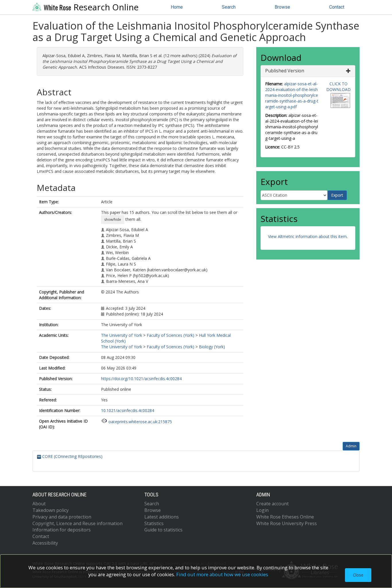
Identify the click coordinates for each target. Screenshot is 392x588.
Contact (336, 7)
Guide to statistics (163, 530)
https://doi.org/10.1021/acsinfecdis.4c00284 (141, 378)
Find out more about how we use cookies (222, 574)
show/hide (112, 219)
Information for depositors (61, 530)
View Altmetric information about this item (307, 236)
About (39, 503)
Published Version (284, 70)
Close (358, 575)
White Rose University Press (286, 523)
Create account (272, 503)
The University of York (121, 335)
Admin (351, 446)
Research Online (91, 7)
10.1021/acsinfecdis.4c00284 (127, 410)
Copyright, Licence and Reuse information (77, 523)
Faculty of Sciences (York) (170, 335)
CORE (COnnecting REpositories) (71, 456)
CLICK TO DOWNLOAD (338, 86)
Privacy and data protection (61, 517)
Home (177, 7)
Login (262, 510)
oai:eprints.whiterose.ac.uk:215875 (140, 421)
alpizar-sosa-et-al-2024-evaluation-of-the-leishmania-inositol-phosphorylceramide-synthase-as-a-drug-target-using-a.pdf (291, 95)
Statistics (154, 523)
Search (229, 7)
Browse (282, 7)
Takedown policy (50, 510)
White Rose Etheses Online (285, 517)
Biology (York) (212, 346)
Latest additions (161, 517)
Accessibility (45, 543)
